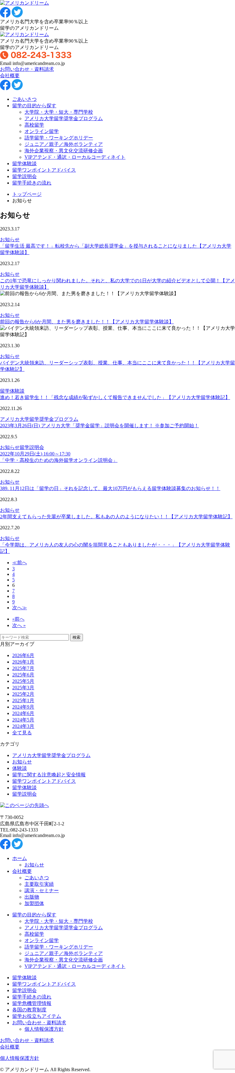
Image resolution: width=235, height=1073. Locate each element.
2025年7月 (23, 668)
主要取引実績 (39, 884)
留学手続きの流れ (31, 182)
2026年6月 (23, 655)
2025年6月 (23, 674)
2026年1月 (23, 661)
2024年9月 (23, 707)
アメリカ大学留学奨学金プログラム (63, 118)
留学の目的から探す (34, 105)
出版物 (31, 897)
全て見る (22, 732)
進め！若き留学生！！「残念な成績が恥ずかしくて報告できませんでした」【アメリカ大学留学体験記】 (115, 397)
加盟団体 (34, 903)
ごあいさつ (24, 99)
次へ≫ (19, 607)
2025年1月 (23, 700)
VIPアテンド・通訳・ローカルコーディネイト (74, 157)
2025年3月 (23, 687)
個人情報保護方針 (44, 1029)
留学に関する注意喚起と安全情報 (49, 774)
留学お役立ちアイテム (36, 1016)
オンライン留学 (41, 131)
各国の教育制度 (29, 1009)
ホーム (19, 858)
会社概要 (10, 75)
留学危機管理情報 (31, 1003)
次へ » (19, 625)
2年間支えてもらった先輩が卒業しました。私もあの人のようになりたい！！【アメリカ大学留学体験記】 (116, 516)
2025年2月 (23, 694)
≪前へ (19, 562)
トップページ (27, 194)
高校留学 (34, 124)
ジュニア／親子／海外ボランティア (63, 144)
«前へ (18, 619)
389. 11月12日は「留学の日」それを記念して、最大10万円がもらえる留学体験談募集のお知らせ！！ (110, 488)
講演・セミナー (41, 890)
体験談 (19, 768)
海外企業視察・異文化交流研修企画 (63, 150)
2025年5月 (23, 681)
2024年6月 (23, 713)
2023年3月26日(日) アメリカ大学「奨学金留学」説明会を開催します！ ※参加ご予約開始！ (99, 425)
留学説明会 (24, 176)
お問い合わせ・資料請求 (27, 69)
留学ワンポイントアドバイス (44, 170)
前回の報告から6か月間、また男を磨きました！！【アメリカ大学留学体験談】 (87, 321)
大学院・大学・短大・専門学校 (58, 112)
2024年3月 (23, 726)
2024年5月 (23, 719)
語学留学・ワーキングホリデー (58, 137)
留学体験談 (24, 163)
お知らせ (10, 239)
